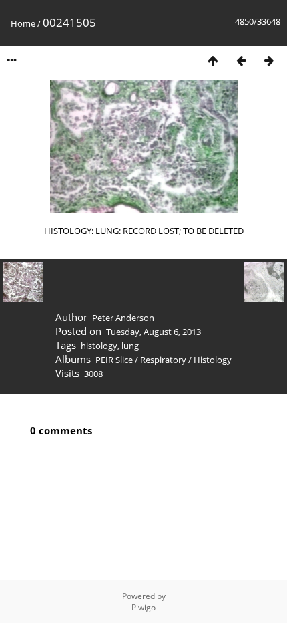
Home (23, 23)
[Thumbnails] (213, 60)
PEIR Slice (114, 360)
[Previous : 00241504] (241, 60)
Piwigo (143, 607)
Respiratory (163, 360)
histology (99, 346)
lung (130, 346)
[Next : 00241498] (269, 60)
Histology (213, 360)
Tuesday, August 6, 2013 (153, 332)
